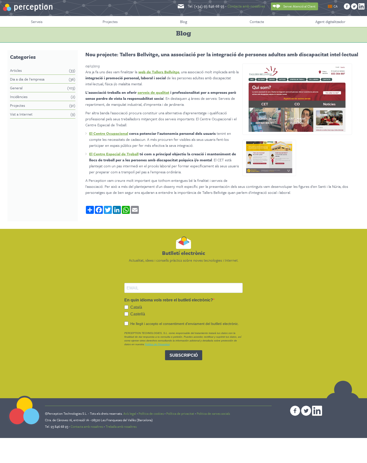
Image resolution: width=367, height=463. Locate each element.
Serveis (36, 21)
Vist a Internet (42, 114)
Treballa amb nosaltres (121, 426)
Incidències (42, 96)
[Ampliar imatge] (297, 130)
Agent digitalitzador (330, 21)
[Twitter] (354, 6)
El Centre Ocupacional (108, 133)
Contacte (257, 21)
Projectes (110, 21)
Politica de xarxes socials (213, 413)
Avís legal (130, 413)
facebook (295, 411)
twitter (306, 411)
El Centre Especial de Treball (114, 154)
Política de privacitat (180, 413)
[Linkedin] (361, 6)
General (42, 88)
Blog (183, 21)
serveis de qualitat (153, 92)
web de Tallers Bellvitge (158, 72)
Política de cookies (151, 413)
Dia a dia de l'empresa (42, 79)
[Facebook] (347, 6)
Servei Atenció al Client (299, 6)
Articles (42, 70)
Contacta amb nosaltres (246, 6)
